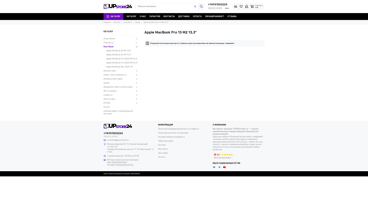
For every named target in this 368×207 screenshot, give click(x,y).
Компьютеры (109, 71)
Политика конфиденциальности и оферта (178, 129)
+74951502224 (217, 4)
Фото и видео (110, 91)
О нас (143, 16)
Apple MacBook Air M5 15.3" (118, 54)
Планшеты (108, 42)
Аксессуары (109, 99)
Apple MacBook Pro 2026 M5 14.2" (122, 58)
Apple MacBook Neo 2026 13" (119, 67)
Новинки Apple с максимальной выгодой (118, 112)
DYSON (106, 103)
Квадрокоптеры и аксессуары (118, 87)
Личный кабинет (214, 16)
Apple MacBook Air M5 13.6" (118, 50)
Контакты (169, 16)
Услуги (106, 107)
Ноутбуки (108, 46)
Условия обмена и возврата (171, 137)
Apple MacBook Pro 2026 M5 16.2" (122, 63)
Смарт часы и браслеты (115, 75)
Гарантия (154, 16)
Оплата (197, 16)
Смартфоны (109, 38)
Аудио (106, 83)
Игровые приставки (113, 79)
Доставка (184, 16)
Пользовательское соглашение (173, 133)
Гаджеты (107, 95)
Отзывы (231, 16)
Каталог (115, 16)
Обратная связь (165, 141)
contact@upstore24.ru (118, 140)
